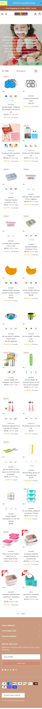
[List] (39, 71)
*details (33, 8)
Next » (24, 614)
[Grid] (36, 71)
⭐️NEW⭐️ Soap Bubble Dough (24, 3)
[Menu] (2, 14)
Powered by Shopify (18, 700)
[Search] (7, 14)
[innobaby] (21, 14)
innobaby (9, 700)
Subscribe (21, 663)
